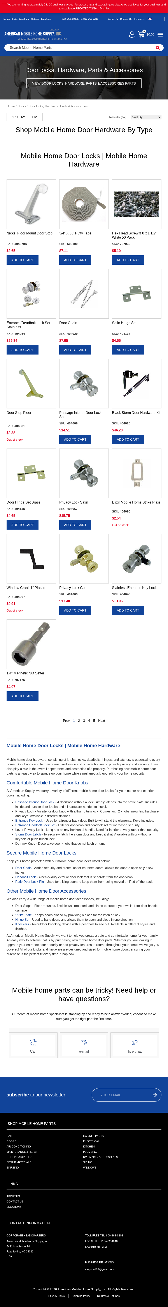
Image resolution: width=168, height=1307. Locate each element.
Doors (22, 106)
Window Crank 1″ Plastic (26, 588)
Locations (139, 19)
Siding (87, 1162)
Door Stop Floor (19, 413)
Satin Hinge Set (124, 323)
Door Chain (68, 323)
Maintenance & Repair (22, 1151)
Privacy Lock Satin (73, 502)
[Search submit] (157, 47)
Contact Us (126, 19)
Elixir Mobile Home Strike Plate (136, 502)
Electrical (91, 1141)
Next (101, 720)
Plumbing (90, 1151)
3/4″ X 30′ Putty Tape (75, 233)
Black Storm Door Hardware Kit (136, 413)
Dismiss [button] (104, 8)
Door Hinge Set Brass (23, 502)
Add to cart (22, 260)
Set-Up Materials (19, 1162)
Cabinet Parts (93, 1136)
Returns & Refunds (108, 1296)
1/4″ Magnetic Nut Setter (25, 673)
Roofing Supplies (19, 1157)
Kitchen (89, 1146)
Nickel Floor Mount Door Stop (29, 233)
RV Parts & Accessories (100, 1157)
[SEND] (151, 1095)
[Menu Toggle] (160, 34)
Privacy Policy (56, 1296)
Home (11, 106)
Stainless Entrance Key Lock (134, 588)
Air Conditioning (19, 1146)
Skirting (13, 1167)
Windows (89, 1167)
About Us (113, 19)
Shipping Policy (81, 1296)
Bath (10, 1136)
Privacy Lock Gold (73, 588)
